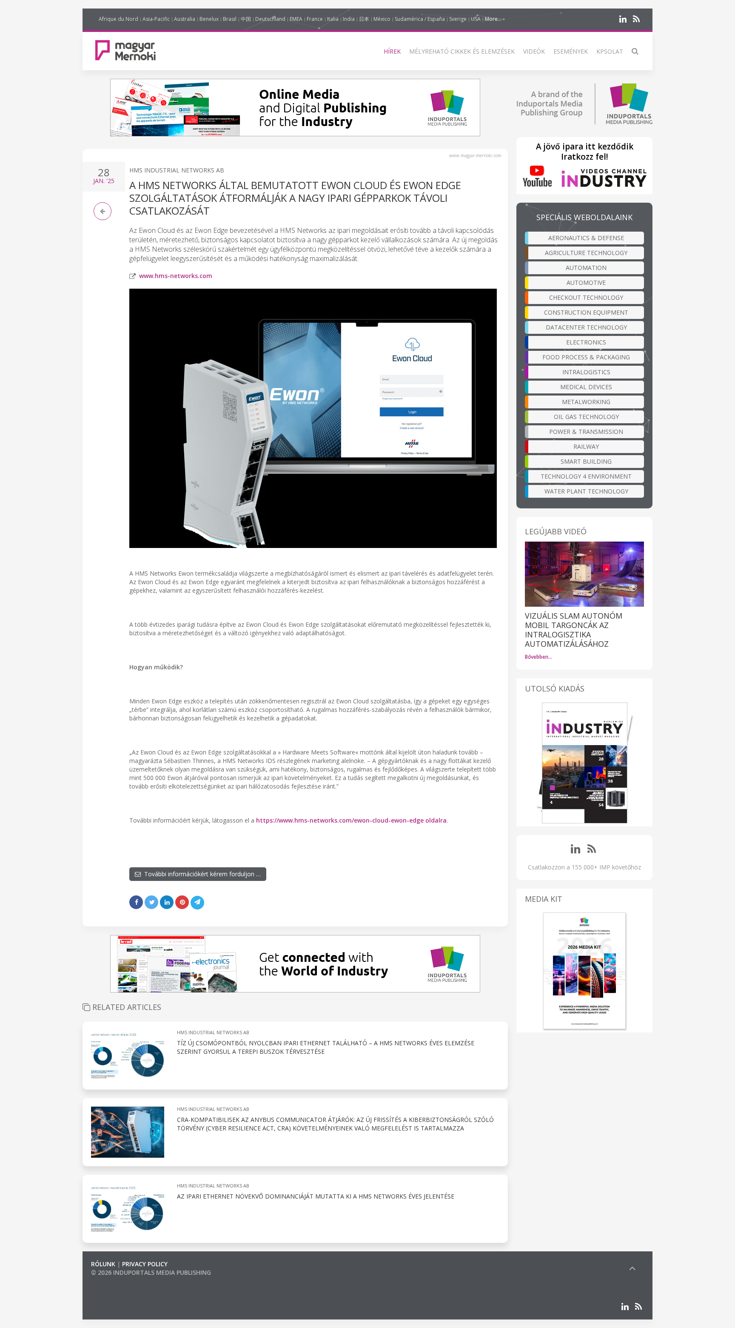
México (381, 19)
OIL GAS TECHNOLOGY (586, 417)
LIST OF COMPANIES (120, 1281)
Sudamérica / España (420, 19)
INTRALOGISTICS (586, 372)
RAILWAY (586, 446)
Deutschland (270, 19)
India (349, 19)
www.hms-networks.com (175, 276)
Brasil (229, 19)
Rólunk (103, 1264)
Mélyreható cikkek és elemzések (462, 51)
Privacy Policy (145, 1264)
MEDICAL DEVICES (586, 387)
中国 (246, 19)
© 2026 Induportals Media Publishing (151, 1272)
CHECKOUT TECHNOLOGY (586, 297)
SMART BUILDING (586, 461)
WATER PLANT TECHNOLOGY (586, 491)
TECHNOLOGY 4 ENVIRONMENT (586, 476)
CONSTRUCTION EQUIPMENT (586, 312)
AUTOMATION (586, 268)
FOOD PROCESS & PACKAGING (586, 357)
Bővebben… (538, 656)
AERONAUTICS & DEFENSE (586, 238)
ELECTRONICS (586, 342)
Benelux (209, 19)
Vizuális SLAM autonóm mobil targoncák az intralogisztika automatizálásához (573, 630)
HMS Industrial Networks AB (176, 170)
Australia (184, 19)
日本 (364, 19)
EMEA (296, 19)
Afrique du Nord (118, 19)
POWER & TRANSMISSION (586, 431)
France (315, 19)
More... (493, 19)
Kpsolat (609, 51)
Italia (333, 19)
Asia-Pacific (156, 19)
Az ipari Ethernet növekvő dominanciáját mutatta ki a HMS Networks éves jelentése (315, 1196)
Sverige (458, 19)
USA (476, 19)
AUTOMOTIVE (586, 282)
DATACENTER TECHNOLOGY (586, 327)
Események (570, 51)
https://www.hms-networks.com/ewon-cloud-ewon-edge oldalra (351, 820)
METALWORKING (586, 402)
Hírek (392, 51)
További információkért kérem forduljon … (201, 874)
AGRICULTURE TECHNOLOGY (586, 253)
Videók (534, 51)
